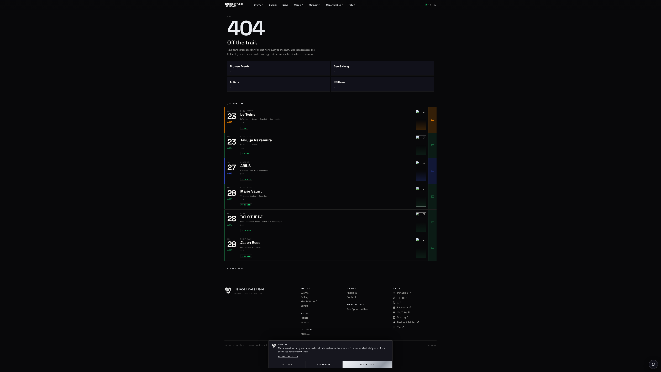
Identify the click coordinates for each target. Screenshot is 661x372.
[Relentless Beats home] (234, 4)
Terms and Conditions (261, 345)
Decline (287, 364)
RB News (339, 84)
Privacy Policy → (288, 356)
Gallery (272, 4)
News (285, 4)
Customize (324, 364)
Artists (234, 84)
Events (304, 292)
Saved (304, 305)
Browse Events (240, 68)
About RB (352, 292)
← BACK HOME (235, 268)
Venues (305, 322)
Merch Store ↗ (309, 301)
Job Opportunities (357, 309)
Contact (351, 297)
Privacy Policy (234, 345)
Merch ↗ (298, 4)
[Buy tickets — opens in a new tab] (432, 120)
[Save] (424, 112)
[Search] (435, 5)
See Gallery (341, 68)
